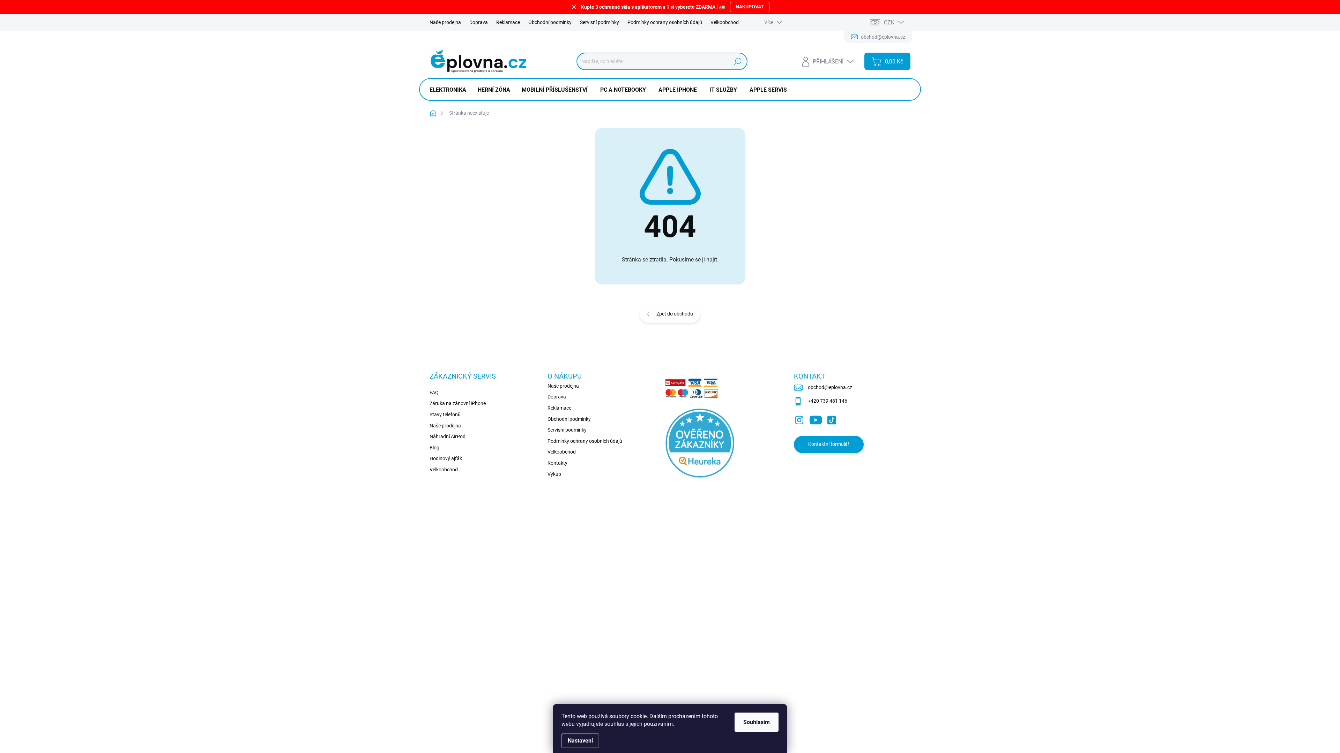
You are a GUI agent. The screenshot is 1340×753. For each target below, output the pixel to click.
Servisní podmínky (599, 22)
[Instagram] (799, 418)
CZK (889, 22)
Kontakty (557, 463)
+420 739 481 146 (827, 401)
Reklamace (508, 22)
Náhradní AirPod (448, 436)
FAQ (434, 392)
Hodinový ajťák (446, 458)
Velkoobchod (724, 22)
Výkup (554, 474)
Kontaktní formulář (828, 444)
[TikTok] (831, 418)
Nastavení (580, 740)
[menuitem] (450, 89)
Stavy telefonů (445, 414)
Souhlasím (756, 722)
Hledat (737, 61)
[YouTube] (816, 418)
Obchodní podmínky (550, 22)
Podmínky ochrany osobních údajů (664, 22)
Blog (434, 447)
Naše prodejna (445, 22)
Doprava (478, 22)
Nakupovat (750, 6)
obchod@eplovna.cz (830, 387)
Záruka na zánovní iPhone (458, 403)
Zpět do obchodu (674, 314)
